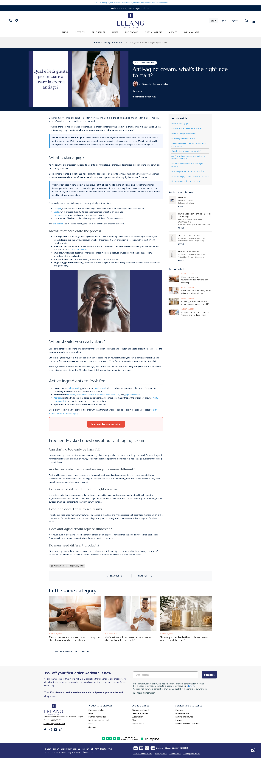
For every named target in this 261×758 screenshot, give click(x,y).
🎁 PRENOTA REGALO (130, 401)
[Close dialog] (148, 340)
